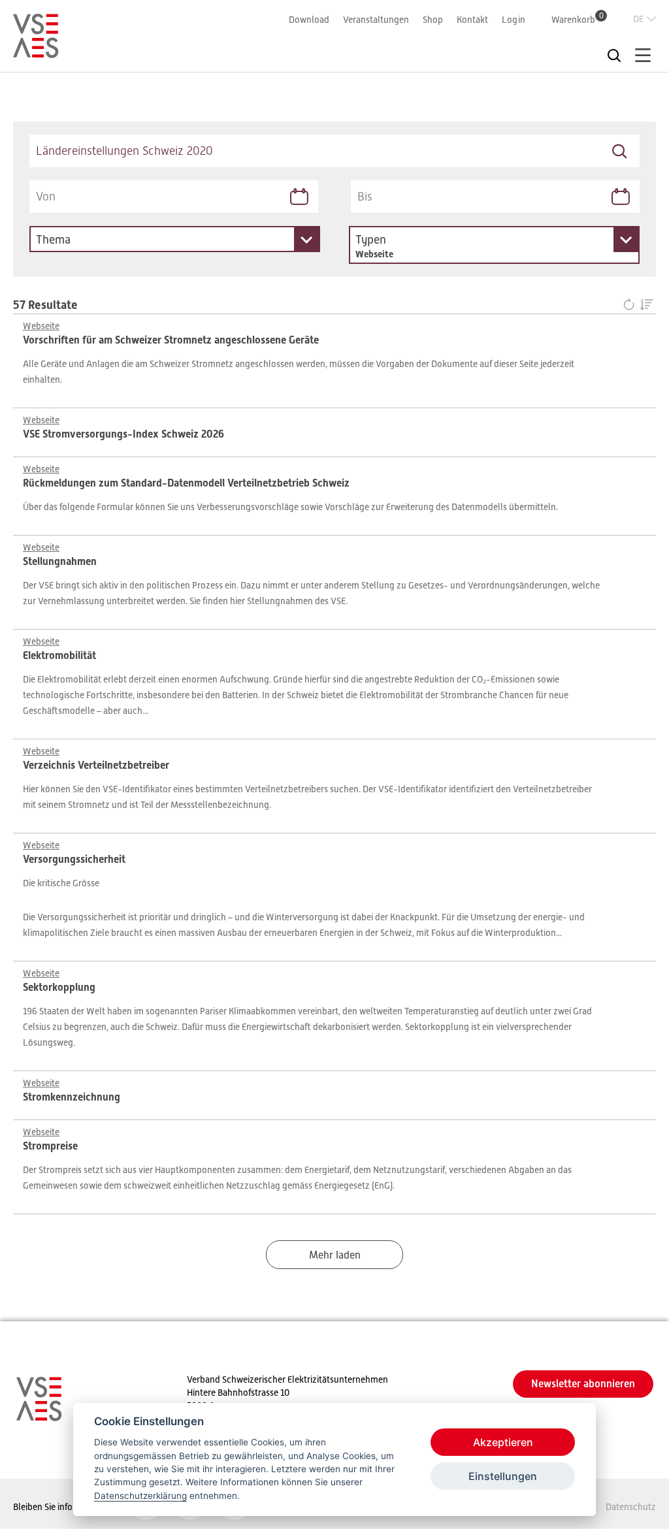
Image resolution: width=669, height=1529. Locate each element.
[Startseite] (36, 52)
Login (513, 19)
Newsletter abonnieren (583, 1383)
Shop (433, 19)
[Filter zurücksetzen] (631, 306)
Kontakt (472, 19)
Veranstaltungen (376, 19)
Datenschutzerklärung (140, 1495)
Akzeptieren (503, 1442)
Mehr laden (335, 1255)
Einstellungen (502, 1476)
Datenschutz (631, 1507)
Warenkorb (577, 19)
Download (309, 19)
